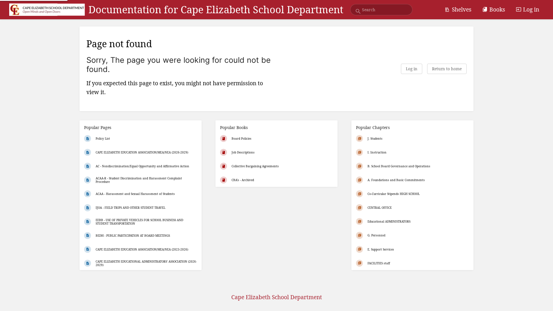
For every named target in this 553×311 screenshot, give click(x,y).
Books (497, 9)
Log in (531, 9)
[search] (381, 9)
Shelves (461, 9)
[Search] (358, 11)
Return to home (447, 68)
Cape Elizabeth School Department (276, 297)
